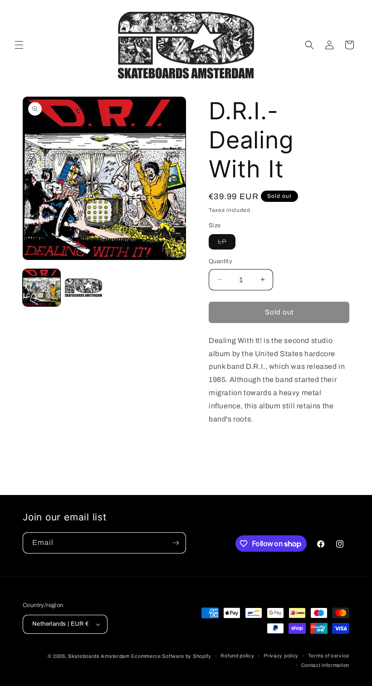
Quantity (220, 261)
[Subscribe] (176, 543)
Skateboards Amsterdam (99, 656)
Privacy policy (281, 655)
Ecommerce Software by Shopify (171, 656)
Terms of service (328, 655)
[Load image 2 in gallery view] (84, 288)
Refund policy (237, 655)
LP (226, 244)
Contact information (325, 665)
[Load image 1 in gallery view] (41, 288)
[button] (19, 45)
